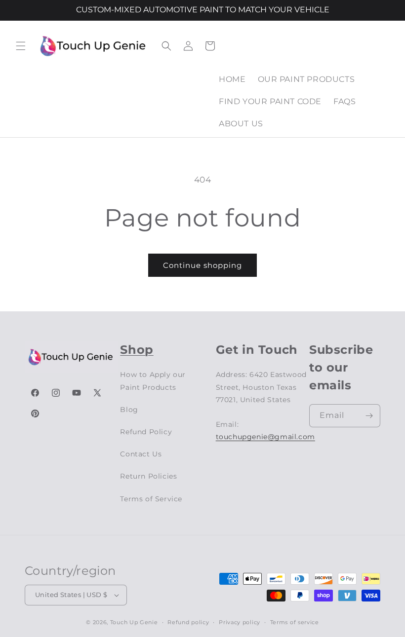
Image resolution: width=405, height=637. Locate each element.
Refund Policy (146, 431)
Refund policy (188, 622)
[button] (21, 46)
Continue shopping (202, 265)
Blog (129, 409)
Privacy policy (239, 622)
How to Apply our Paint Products (153, 380)
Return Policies (148, 476)
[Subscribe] (369, 415)
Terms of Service (151, 498)
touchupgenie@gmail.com (265, 436)
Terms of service (294, 622)
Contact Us (141, 454)
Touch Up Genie (134, 622)
